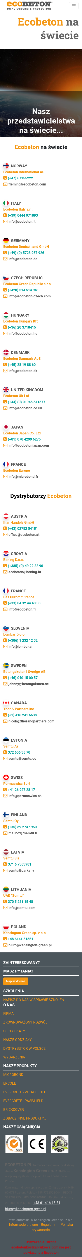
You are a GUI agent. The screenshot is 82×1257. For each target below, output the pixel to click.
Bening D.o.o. (13, 560)
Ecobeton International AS (23, 172)
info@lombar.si (20, 647)
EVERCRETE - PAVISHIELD (23, 1101)
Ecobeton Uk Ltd (16, 396)
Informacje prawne (23, 1225)
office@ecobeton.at (24, 535)
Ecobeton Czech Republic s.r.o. (27, 284)
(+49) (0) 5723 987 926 (26, 253)
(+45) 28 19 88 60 (22, 365)
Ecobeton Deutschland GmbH (26, 247)
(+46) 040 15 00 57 (23, 678)
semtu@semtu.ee (22, 758)
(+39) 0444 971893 (23, 215)
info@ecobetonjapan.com (29, 445)
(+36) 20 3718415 (22, 327)
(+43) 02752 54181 (23, 528)
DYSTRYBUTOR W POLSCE (24, 1048)
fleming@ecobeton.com (27, 184)
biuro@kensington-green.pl (30, 945)
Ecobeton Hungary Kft (20, 321)
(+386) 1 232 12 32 (23, 640)
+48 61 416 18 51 (46, 1203)
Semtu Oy (11, 821)
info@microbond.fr (23, 477)
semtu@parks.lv (21, 870)
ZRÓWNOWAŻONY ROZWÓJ (25, 1022)
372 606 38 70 (19, 752)
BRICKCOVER (13, 1110)
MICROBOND (13, 1075)
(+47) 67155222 (20, 178)
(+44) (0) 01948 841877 (26, 402)
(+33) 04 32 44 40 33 (24, 603)
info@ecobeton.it (22, 222)
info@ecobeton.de (23, 259)
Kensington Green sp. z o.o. (25, 933)
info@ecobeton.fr (22, 609)
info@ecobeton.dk (23, 371)
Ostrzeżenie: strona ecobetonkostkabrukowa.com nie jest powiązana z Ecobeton (41, 1247)
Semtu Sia (11, 858)
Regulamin (49, 1225)
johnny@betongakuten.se (29, 684)
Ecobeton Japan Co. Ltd (22, 433)
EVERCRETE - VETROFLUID (24, 1092)
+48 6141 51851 (20, 939)
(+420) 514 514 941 (23, 290)
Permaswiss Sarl (16, 784)
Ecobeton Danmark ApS (22, 359)
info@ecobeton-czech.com (30, 296)
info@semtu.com (22, 908)
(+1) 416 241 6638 (22, 715)
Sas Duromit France (18, 597)
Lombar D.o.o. (14, 634)
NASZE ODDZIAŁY (17, 1040)
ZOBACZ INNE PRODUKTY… (24, 1118)
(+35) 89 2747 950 (22, 827)
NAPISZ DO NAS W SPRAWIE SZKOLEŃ (33, 1000)
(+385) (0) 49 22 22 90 (25, 566)
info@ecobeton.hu (23, 333)
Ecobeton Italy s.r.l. (18, 209)
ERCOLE (9, 1083)
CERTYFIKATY (14, 1031)
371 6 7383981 (19, 864)
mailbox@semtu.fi (23, 833)
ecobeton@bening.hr (25, 572)
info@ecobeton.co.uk (25, 408)
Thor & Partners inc (18, 709)
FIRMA (8, 1014)
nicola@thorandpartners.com (31, 721)
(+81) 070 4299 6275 (24, 439)
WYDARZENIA (14, 1057)
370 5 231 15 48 (20, 902)
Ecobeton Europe (16, 470)
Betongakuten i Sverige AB (24, 672)
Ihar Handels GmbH (18, 522)
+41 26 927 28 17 (21, 790)
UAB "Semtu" (13, 895)
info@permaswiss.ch (25, 796)
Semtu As (11, 746)
